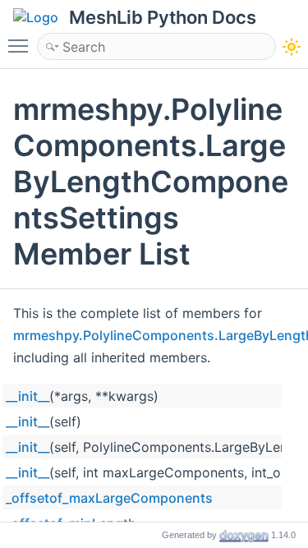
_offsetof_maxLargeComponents (109, 498)
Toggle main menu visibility (21, 45)
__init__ (27, 396)
